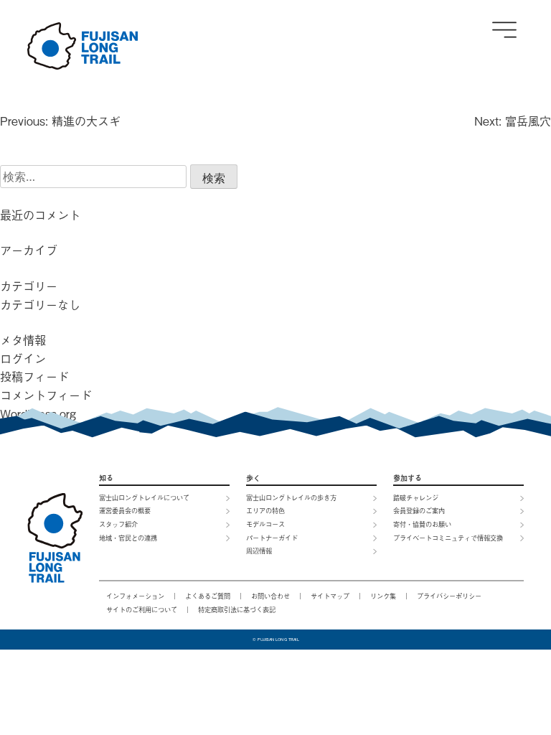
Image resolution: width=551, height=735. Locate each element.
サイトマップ (330, 596)
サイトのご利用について (141, 609)
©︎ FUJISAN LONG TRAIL (275, 639)
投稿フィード (34, 376)
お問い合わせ (270, 596)
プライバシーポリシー (449, 596)
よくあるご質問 (207, 596)
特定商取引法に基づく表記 (237, 609)
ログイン (23, 358)
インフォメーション (135, 596)
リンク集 (383, 596)
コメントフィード (46, 394)
